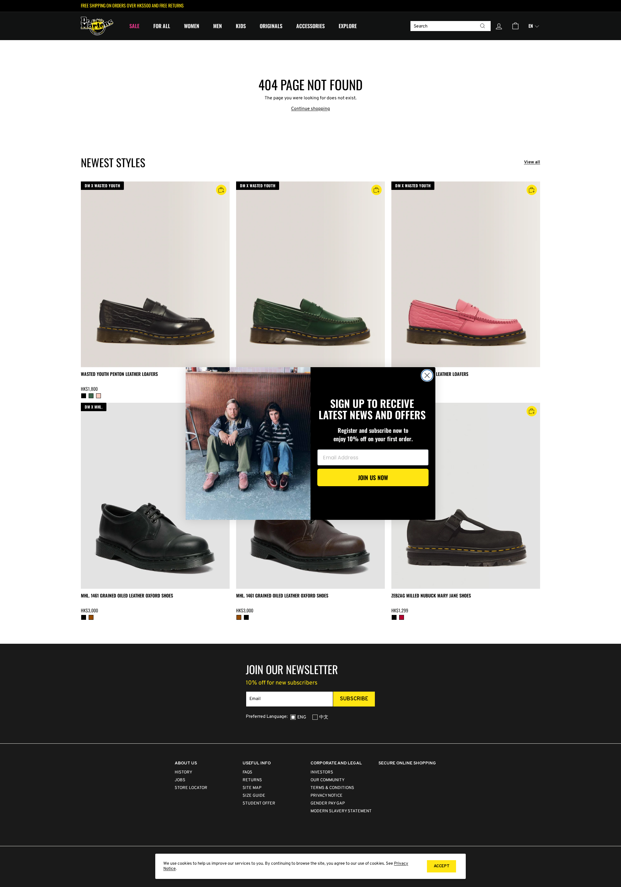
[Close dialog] (427, 375)
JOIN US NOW (373, 477)
